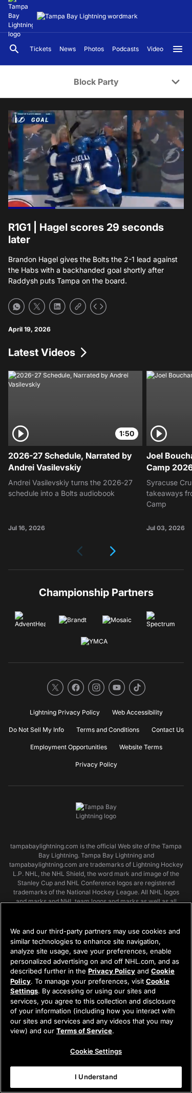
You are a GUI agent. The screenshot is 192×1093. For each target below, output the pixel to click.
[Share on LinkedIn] (57, 306)
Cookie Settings (96, 1051)
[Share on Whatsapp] (16, 306)
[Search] (14, 49)
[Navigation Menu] (178, 49)
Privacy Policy (111, 971)
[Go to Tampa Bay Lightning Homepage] (87, 16)
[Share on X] (37, 306)
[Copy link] (78, 306)
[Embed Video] (98, 306)
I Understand (96, 1077)
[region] (96, 997)
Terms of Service (84, 1031)
